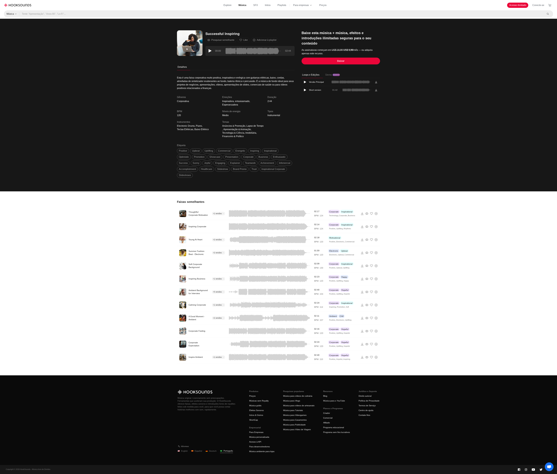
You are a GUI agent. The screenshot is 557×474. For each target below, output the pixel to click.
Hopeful (344, 290)
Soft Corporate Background (195, 265)
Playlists (281, 5)
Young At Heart (195, 239)
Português (228, 451)
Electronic (340, 242)
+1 (217, 214)
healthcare (206, 169)
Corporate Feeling (197, 331)
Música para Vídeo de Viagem (297, 429)
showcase (214, 157)
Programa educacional (333, 427)
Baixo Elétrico (201, 129)
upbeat (196, 151)
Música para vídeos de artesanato (298, 405)
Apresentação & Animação (237, 129)
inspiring (254, 151)
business (263, 157)
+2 (217, 240)
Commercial (350, 242)
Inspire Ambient (196, 357)
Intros (268, 5)
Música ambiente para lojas (261, 451)
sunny (196, 163)
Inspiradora (228, 101)
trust (254, 169)
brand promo (240, 169)
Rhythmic (347, 229)
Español (198, 451)
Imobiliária (250, 133)
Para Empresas (256, 432)
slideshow (222, 169)
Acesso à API (255, 442)
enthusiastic (279, 157)
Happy (344, 277)
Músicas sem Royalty (259, 401)
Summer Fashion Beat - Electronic (196, 252)
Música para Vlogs (291, 401)
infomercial (284, 163)
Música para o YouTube (334, 401)
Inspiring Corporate (197, 226)
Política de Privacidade (369, 401)
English (184, 451)
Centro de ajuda (366, 410)
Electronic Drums (186, 126)
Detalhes (182, 67)
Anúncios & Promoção (233, 126)
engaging (220, 163)
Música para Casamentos (295, 420)
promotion (199, 157)
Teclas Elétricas (185, 129)
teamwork (250, 163)
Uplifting (339, 229)
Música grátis (255, 405)
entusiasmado (242, 101)
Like (245, 40)
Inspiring (332, 307)
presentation (231, 157)
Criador (326, 413)
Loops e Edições (310, 75)
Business (351, 216)
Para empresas (301, 5)
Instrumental (273, 115)
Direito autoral (365, 396)
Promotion (341, 307)
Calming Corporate (197, 305)
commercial (224, 151)
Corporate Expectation (194, 344)
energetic (240, 151)
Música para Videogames (294, 415)
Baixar (340, 60)
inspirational (270, 151)
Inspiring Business (197, 279)
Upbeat (344, 251)
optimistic (184, 157)
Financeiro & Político (233, 136)
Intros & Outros (256, 415)
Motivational (334, 238)
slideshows (185, 175)
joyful (207, 163)
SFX (255, 5)
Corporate (334, 212)
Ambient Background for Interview (198, 292)
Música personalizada (259, 437)
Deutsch (213, 451)
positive (183, 151)
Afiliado (326, 422)
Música (242, 5)
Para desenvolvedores (259, 446)
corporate (248, 157)
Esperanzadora (230, 104)
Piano (199, 126)
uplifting (209, 151)
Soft (347, 307)
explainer (235, 163)
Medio (225, 115)
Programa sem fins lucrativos (336, 432)
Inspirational (346, 212)
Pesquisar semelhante (222, 40)
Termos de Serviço (367, 405)
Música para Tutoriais (293, 410)
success (183, 163)
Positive (332, 229)
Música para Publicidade (294, 425)
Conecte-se (538, 5)
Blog (325, 396)
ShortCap (253, 420)
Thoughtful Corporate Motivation (198, 213)
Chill (341, 316)
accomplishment (187, 169)
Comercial (327, 418)
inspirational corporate (273, 169)
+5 (217, 292)
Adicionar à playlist (266, 40)
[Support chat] (549, 466)
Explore (228, 5)
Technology (333, 216)
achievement (267, 163)
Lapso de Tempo (255, 126)
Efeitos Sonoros (256, 410)
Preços (323, 5)
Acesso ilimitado (517, 5)
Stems (332, 75)
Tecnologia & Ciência (233, 133)
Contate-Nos (364, 415)
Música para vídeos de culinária (297, 396)
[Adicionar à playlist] (376, 213)
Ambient (333, 316)
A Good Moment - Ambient (197, 318)
